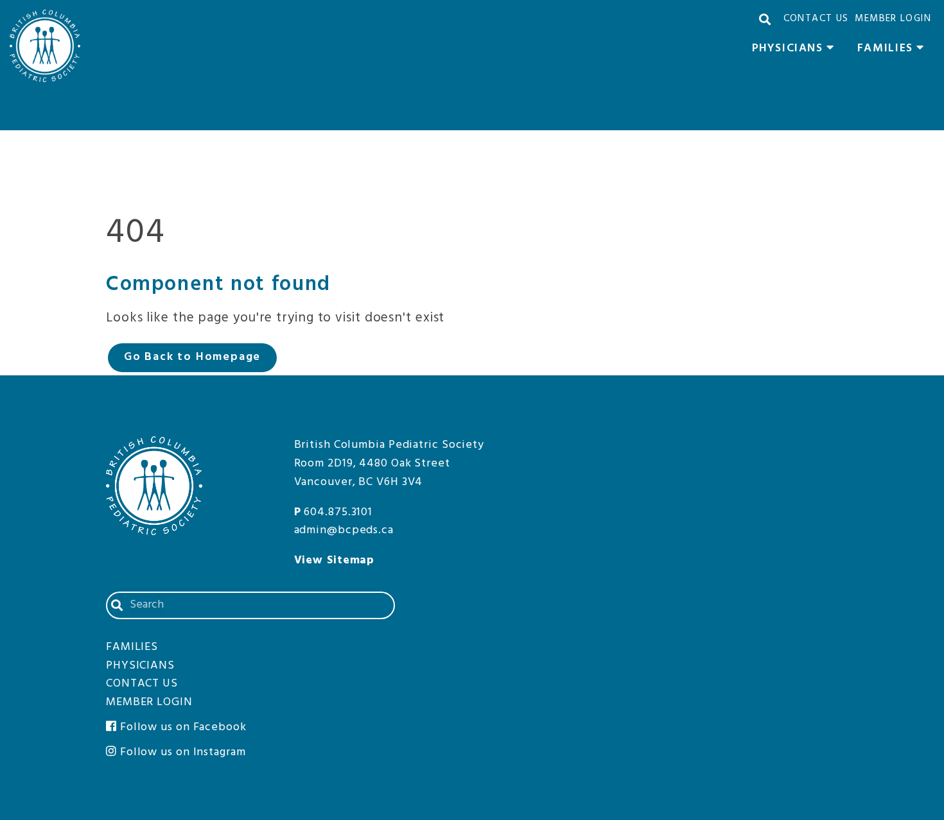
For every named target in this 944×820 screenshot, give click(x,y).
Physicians (796, 50)
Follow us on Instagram (181, 752)
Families (894, 50)
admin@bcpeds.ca (344, 530)
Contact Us (816, 18)
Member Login (893, 18)
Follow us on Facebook (182, 727)
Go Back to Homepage (192, 357)
